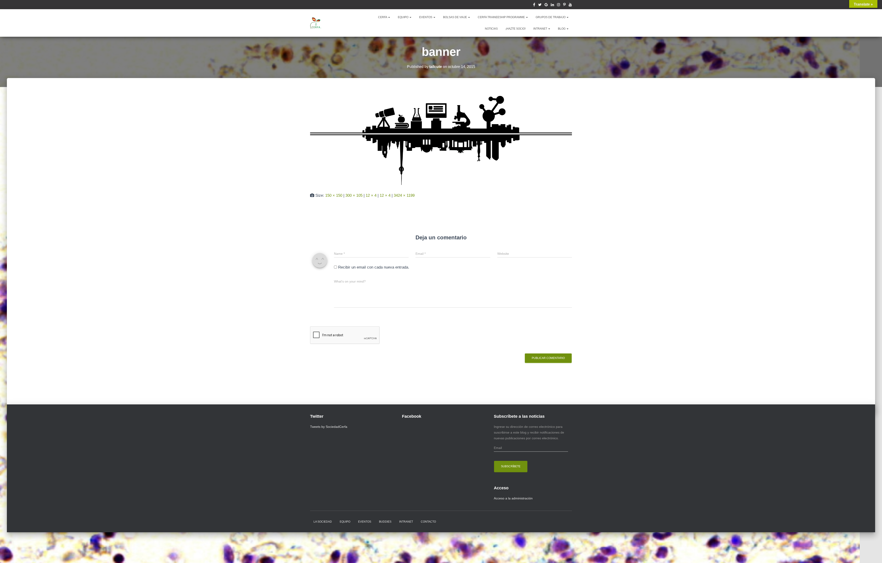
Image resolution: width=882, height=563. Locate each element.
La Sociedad (323, 521)
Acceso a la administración (513, 498)
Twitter (540, 5)
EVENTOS (426, 17)
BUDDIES (385, 521)
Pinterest (564, 5)
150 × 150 (333, 195)
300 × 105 (353, 195)
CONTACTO (428, 521)
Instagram (558, 5)
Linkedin (552, 5)
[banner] (441, 139)
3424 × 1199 (404, 195)
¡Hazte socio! (516, 28)
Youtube (570, 5)
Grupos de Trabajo (551, 17)
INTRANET (540, 28)
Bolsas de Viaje (455, 17)
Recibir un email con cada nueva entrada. (373, 267)
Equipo (345, 521)
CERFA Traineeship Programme (502, 17)
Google (546, 5)
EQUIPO (403, 17)
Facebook (534, 5)
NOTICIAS (491, 28)
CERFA (383, 17)
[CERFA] (316, 23)
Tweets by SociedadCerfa (328, 427)
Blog (562, 28)
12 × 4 (371, 195)
